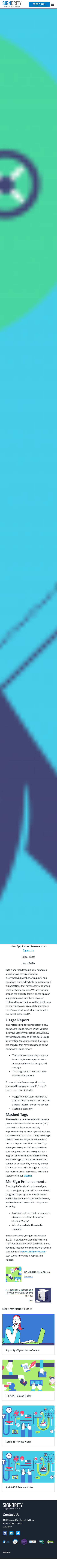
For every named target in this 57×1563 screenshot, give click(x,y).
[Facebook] (5, 1533)
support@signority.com (32, 1251)
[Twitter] (18, 1533)
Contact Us (11, 1514)
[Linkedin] (11, 1533)
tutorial (28, 1175)
